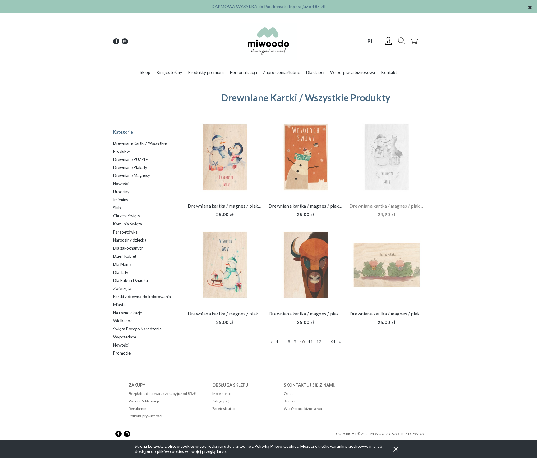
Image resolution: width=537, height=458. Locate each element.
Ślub (117, 207)
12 (318, 341)
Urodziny (121, 191)
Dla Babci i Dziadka (130, 280)
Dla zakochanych (128, 248)
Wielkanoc (122, 320)
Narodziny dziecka (129, 240)
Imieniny (120, 199)
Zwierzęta (122, 288)
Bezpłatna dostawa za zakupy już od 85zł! (163, 393)
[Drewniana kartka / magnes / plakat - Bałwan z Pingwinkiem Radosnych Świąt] (225, 158)
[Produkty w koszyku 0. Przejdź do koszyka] (415, 44)
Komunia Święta (127, 223)
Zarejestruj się (224, 408)
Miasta (119, 304)
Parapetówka (125, 231)
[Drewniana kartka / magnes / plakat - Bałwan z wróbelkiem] (305, 158)
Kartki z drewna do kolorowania (142, 296)
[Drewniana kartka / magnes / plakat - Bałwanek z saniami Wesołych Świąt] (225, 266)
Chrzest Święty (126, 215)
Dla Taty (120, 272)
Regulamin (137, 408)
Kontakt (290, 401)
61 (333, 341)
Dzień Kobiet (124, 256)
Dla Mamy (122, 264)
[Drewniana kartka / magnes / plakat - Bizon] (305, 266)
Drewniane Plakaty (130, 167)
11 (310, 341)
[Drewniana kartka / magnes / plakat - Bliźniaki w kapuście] (386, 266)
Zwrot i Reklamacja (144, 401)
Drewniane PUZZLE (130, 159)
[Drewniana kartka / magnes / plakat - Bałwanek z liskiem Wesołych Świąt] (386, 158)
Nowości (121, 183)
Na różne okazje (127, 312)
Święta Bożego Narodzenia (137, 328)
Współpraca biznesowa (303, 408)
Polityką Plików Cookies (276, 446)
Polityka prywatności (145, 416)
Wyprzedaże (124, 336)
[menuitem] (145, 72)
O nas (288, 393)
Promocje (122, 353)
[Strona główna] (268, 41)
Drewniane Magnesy (131, 175)
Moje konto (221, 393)
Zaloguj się (221, 401)
